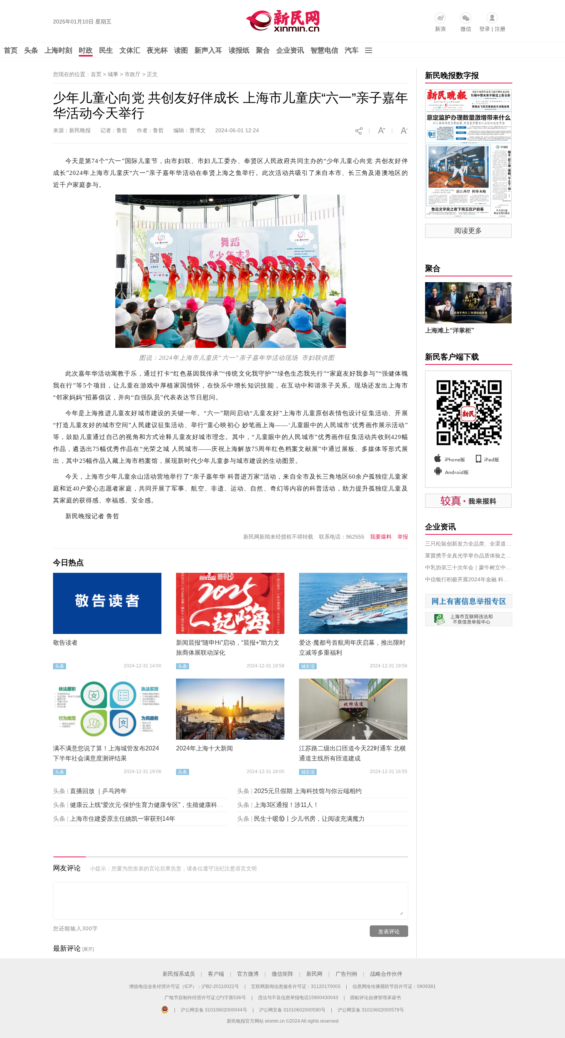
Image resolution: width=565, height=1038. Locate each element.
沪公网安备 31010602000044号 (214, 1010)
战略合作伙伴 (386, 974)
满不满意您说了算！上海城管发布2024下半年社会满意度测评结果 (106, 753)
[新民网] (281, 19)
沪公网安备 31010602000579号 (370, 1010)
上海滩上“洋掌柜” (449, 330)
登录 (484, 29)
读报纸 (239, 50)
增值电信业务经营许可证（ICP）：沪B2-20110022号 (184, 986)
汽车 (352, 50)
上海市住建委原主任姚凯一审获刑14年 (122, 818)
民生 (106, 50)
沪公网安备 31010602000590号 (292, 1010)
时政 (86, 50)
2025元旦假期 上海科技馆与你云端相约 (308, 791)
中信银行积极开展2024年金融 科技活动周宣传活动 (468, 579)
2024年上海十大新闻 (204, 748)
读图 (181, 50)
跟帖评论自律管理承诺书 (375, 997)
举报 (402, 537)
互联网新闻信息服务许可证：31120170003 (296, 986)
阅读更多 (468, 231)
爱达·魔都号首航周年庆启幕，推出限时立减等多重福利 (352, 647)
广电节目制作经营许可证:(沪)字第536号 (205, 997)
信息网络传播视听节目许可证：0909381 (394, 986)
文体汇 (130, 50)
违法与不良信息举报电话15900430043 (298, 997)
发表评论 (389, 931)
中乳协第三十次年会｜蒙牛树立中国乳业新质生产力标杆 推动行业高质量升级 (468, 567)
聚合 (263, 50)
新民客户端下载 (452, 357)
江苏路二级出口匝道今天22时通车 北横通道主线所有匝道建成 (352, 753)
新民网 (314, 974)
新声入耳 (208, 50)
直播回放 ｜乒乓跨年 (98, 791)
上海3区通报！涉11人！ (286, 805)
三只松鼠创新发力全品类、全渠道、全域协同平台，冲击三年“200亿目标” (468, 544)
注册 (500, 29)
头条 (31, 50)
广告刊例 (346, 974)
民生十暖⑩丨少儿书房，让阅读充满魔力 (309, 818)
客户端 (216, 974)
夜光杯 (157, 50)
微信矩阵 (282, 974)
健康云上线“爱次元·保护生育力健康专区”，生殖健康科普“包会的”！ (161, 805)
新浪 (440, 29)
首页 (11, 50)
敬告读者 (65, 642)
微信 (465, 29)
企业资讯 (290, 50)
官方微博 (248, 974)
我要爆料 (381, 537)
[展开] (88, 949)
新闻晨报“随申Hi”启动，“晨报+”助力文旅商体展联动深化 (227, 647)
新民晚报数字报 (452, 75)
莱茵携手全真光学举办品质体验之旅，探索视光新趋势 (468, 555)
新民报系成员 (179, 974)
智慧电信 (324, 50)
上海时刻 (58, 50)
